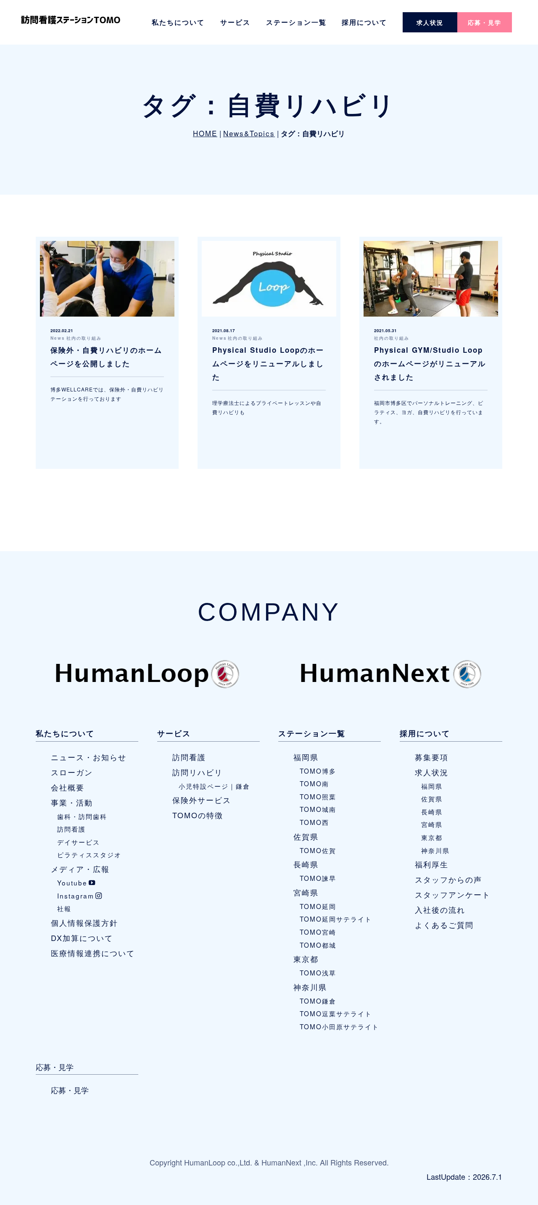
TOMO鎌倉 (318, 1000)
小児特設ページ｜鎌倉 (214, 785)
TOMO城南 (318, 809)
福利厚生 (431, 864)
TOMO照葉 (318, 796)
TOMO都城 (318, 944)
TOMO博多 (318, 770)
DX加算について (82, 937)
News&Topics (249, 133)
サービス (235, 22)
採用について (364, 22)
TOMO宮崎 (318, 931)
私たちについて (178, 22)
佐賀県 (306, 836)
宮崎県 (306, 892)
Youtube (72, 882)
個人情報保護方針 (84, 922)
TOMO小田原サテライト (339, 1026)
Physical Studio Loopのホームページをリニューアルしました (268, 363)
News (57, 338)
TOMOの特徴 (197, 814)
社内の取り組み (84, 338)
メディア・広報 (80, 868)
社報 (64, 908)
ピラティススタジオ (89, 854)
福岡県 (306, 756)
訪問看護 (71, 828)
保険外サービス (201, 799)
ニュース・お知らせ (89, 756)
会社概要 (67, 787)
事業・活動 (72, 802)
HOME (205, 133)
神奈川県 (310, 986)
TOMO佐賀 (318, 850)
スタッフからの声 (448, 879)
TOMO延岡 (318, 906)
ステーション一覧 (296, 22)
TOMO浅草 (318, 972)
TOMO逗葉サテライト (336, 1013)
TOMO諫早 (318, 878)
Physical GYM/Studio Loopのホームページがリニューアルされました (430, 363)
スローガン (72, 771)
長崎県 (306, 864)
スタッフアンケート (453, 894)
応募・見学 (484, 22)
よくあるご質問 (444, 924)
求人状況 (430, 22)
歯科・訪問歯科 (82, 816)
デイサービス (78, 841)
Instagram (75, 895)
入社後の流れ (440, 909)
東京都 (306, 958)
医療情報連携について (93, 952)
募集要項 (431, 756)
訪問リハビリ (197, 771)
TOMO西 (314, 822)
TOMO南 (314, 783)
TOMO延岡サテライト (336, 918)
